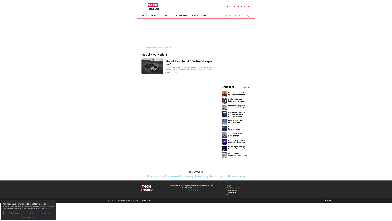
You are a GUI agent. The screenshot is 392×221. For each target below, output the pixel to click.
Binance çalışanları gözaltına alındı (235, 121)
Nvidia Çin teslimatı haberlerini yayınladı (236, 100)
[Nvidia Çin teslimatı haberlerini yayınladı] (224, 101)
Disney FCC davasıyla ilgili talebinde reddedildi (237, 93)
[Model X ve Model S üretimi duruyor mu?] (152, 66)
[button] (248, 15)
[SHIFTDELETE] (155, 176)
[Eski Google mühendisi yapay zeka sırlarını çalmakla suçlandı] (224, 114)
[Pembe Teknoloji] (218, 176)
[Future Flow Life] (237, 176)
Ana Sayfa (145, 48)
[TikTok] (238, 6)
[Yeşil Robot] (187, 176)
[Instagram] (231, 6)
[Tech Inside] (202, 176)
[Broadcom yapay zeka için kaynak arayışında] (224, 107)
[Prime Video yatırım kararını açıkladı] (224, 128)
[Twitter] (241, 6)
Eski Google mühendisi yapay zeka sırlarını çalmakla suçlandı (236, 114)
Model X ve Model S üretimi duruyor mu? (188, 62)
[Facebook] (227, 6)
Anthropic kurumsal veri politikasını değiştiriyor (237, 141)
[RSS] (249, 6)
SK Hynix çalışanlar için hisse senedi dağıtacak (236, 148)
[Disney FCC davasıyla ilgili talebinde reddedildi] (224, 94)
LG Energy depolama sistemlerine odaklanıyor (237, 154)
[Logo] (156, 6)
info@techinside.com (192, 190)
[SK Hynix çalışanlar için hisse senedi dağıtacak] (224, 148)
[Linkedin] (234, 6)
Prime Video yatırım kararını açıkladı (235, 128)
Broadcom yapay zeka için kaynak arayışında (236, 107)
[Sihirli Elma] (172, 176)
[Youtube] (245, 6)
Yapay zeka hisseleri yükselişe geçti (235, 134)
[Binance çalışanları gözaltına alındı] (224, 122)
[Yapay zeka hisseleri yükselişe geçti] (224, 135)
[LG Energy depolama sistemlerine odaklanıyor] (224, 155)
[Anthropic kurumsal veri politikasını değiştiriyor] (224, 141)
